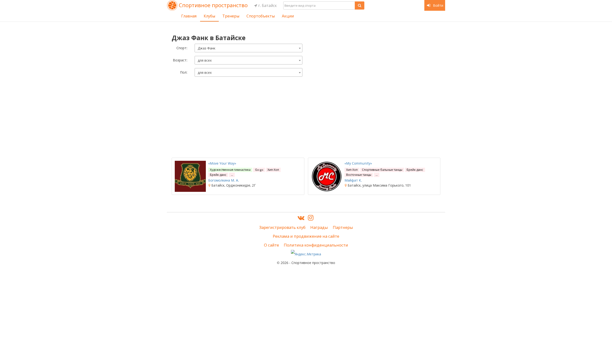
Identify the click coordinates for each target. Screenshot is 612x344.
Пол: (183, 72)
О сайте (271, 245)
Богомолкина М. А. (223, 180)
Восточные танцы (358, 175)
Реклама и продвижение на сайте (306, 236)
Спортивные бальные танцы (382, 170)
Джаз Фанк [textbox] (206, 48)
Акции (288, 16)
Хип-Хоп (273, 170)
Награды (319, 227)
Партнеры (343, 227)
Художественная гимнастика (230, 170)
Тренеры (230, 16)
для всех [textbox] (205, 60)
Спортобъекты (260, 16)
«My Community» (358, 163)
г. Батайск (267, 5)
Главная (189, 16)
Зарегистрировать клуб (282, 227)
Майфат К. (353, 180)
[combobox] (248, 48)
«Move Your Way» (222, 163)
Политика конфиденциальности (316, 245)
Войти (437, 5)
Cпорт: (181, 48)
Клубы (209, 16)
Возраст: (180, 60)
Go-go (259, 170)
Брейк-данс (218, 175)
